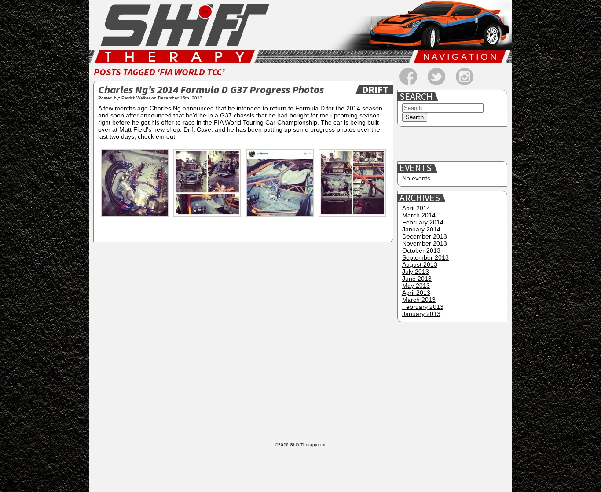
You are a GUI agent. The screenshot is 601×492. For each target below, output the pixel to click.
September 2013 (425, 257)
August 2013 (419, 264)
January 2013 (421, 313)
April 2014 (416, 208)
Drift (375, 89)
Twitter (436, 76)
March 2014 (419, 215)
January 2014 (421, 229)
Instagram (464, 76)
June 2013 (417, 278)
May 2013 (416, 285)
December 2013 (424, 236)
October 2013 (421, 250)
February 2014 (422, 222)
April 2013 (416, 292)
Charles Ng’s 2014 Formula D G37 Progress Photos (211, 90)
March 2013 (419, 299)
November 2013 (424, 243)
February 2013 (422, 306)
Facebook (408, 76)
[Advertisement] (453, 144)
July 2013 (415, 271)
